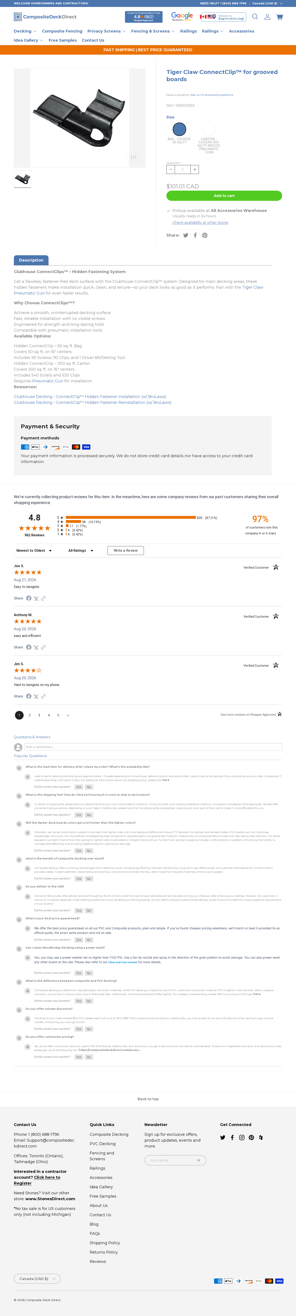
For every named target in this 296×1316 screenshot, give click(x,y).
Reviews (98, 1261)
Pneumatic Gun (47, 381)
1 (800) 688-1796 (43, 1134)
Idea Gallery (101, 1187)
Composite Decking (109, 1134)
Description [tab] (31, 260)
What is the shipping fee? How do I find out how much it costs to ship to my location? (88, 794)
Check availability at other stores (200, 223)
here (165, 780)
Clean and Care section (122, 962)
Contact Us (93, 40)
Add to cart (224, 196)
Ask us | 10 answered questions (212, 95)
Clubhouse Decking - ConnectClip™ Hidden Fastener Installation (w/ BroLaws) (90, 396)
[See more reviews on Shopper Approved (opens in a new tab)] (43, 598)
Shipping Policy (105, 1243)
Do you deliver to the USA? (45, 886)
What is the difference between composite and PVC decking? (71, 980)
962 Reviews (39, 535)
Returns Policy (104, 1252)
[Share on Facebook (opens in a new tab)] (28, 598)
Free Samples (63, 40)
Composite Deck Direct (43, 1300)
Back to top (148, 1099)
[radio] (147, 517)
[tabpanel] (143, 337)
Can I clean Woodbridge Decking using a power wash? (65, 947)
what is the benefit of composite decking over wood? (65, 858)
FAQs (95, 1233)
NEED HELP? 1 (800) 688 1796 (223, 3)
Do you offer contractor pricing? (50, 1036)
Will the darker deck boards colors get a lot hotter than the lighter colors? (81, 822)
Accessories (241, 31)
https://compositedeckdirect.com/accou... (109, 1050)
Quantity (173, 163)
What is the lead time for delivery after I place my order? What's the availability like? (88, 766)
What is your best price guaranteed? (53, 918)
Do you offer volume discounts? (49, 1008)
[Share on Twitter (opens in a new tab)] (36, 598)
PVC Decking (103, 1143)
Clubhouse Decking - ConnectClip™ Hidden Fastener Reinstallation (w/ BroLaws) (92, 402)
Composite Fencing (62, 31)
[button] (279, 17)
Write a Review (126, 551)
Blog (94, 1224)
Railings (188, 31)
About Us (99, 1205)
